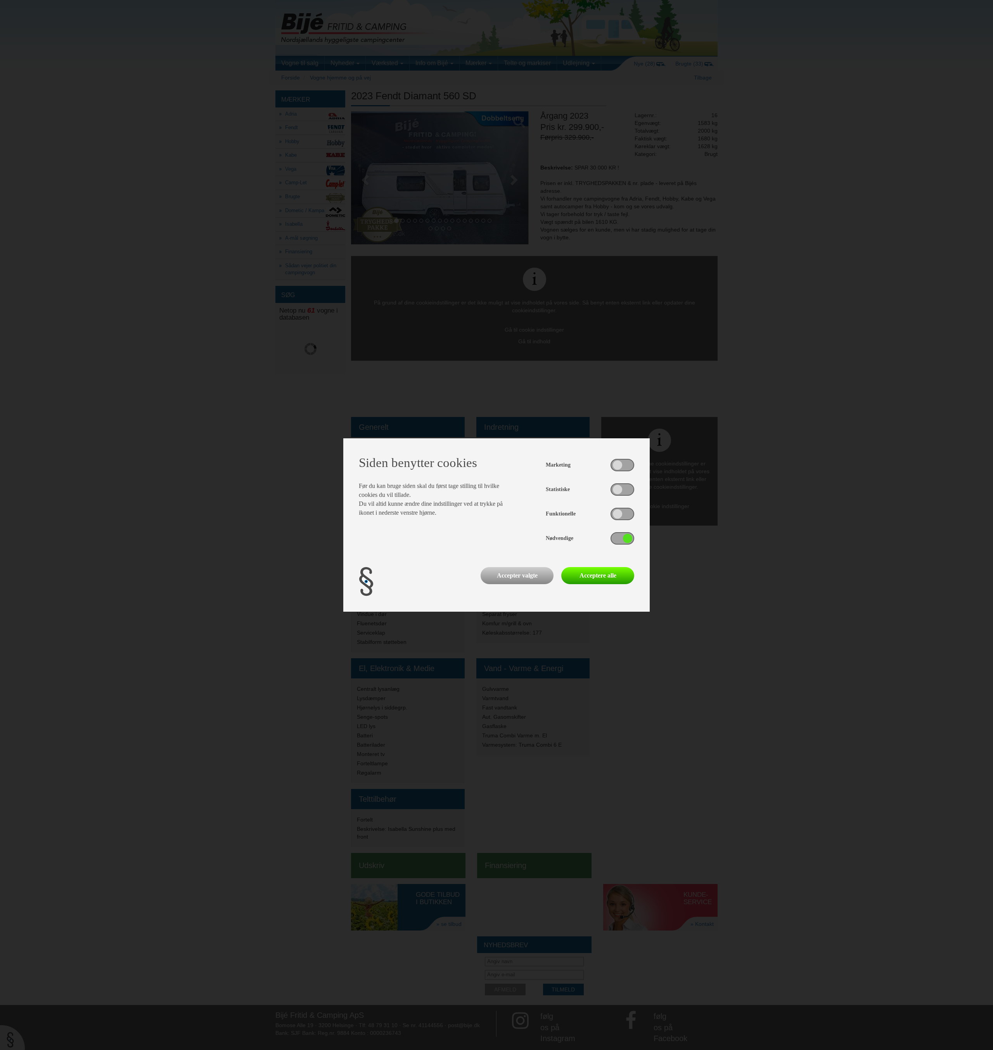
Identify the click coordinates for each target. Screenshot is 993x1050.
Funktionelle (561, 514)
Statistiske (558, 489)
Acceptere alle (598, 575)
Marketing (558, 465)
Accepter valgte (517, 575)
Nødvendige (559, 538)
